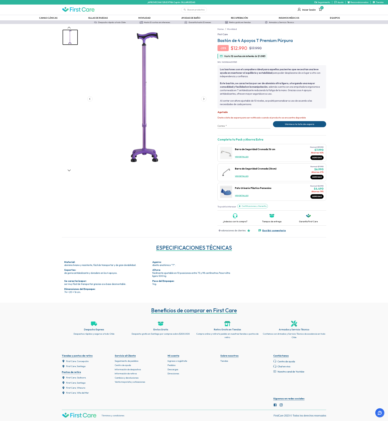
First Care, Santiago (76, 366)
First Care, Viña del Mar (77, 392)
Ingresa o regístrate (177, 361)
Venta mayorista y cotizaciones (130, 382)
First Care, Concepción (77, 361)
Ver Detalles (241, 157)
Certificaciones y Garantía (254, 206)
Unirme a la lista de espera (299, 124)
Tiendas (224, 361)
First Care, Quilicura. (76, 377)
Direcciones (173, 373)
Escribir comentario (274, 230)
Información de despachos (128, 369)
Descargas (173, 369)
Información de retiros (126, 373)
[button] (147, 98)
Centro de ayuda (123, 365)
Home (220, 29)
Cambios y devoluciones (127, 377)
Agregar (317, 157)
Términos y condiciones (113, 415)
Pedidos (172, 365)
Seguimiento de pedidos (126, 361)
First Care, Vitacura (75, 387)
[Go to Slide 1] (70, 37)
